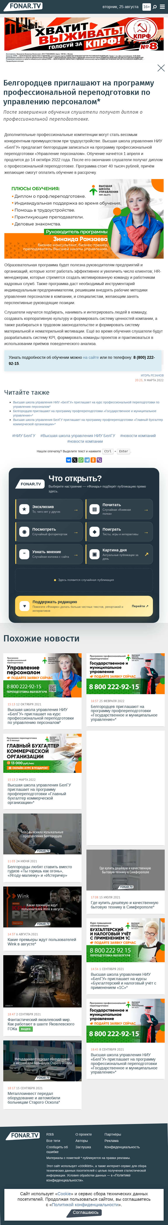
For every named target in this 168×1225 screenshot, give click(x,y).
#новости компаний (138, 435)
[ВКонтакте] (68, 460)
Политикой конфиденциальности (85, 1205)
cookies (86, 1166)
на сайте (91, 357)
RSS (50, 1134)
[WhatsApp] (81, 460)
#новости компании (85, 441)
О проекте (83, 1134)
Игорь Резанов (152, 375)
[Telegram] (87, 460)
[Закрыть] (161, 68)
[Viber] (99, 460)
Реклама (112, 1140)
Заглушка (83, 1147)
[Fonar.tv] (23, 7)
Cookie (64, 1194)
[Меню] (162, 7)
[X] (74, 460)
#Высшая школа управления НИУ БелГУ (77, 435)
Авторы (81, 1140)
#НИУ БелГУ (23, 435)
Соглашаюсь (85, 1212)
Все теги (53, 1140)
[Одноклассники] (93, 460)
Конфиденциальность (122, 1147)
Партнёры (113, 1134)
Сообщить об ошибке (57, 1149)
